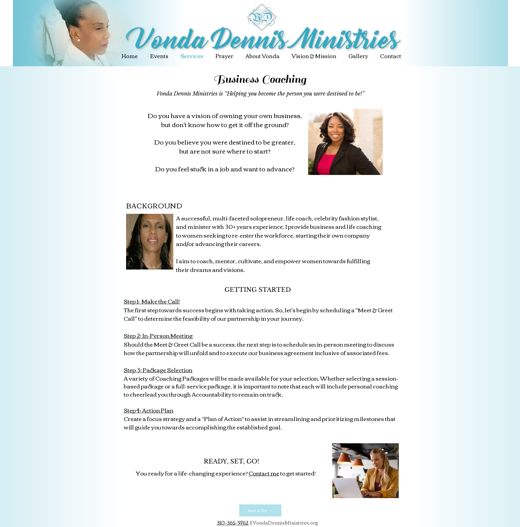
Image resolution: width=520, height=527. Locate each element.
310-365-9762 (233, 522)
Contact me (264, 473)
